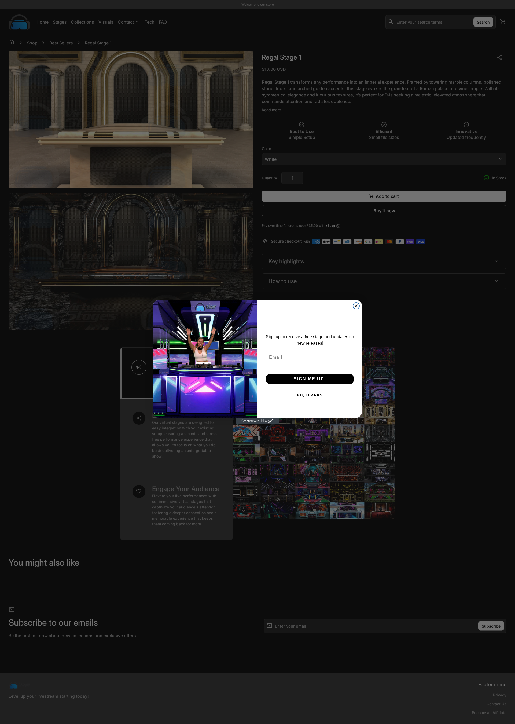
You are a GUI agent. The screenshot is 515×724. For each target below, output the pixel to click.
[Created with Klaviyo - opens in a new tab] (257, 421)
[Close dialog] (356, 306)
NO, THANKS (310, 395)
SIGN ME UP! (310, 379)
